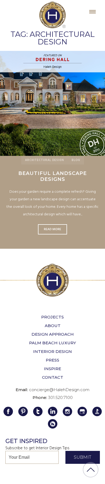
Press (52, 360)
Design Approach (53, 334)
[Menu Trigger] (92, 11)
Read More (52, 103)
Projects (52, 317)
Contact (52, 377)
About (53, 325)
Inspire (52, 368)
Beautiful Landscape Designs (52, 176)
